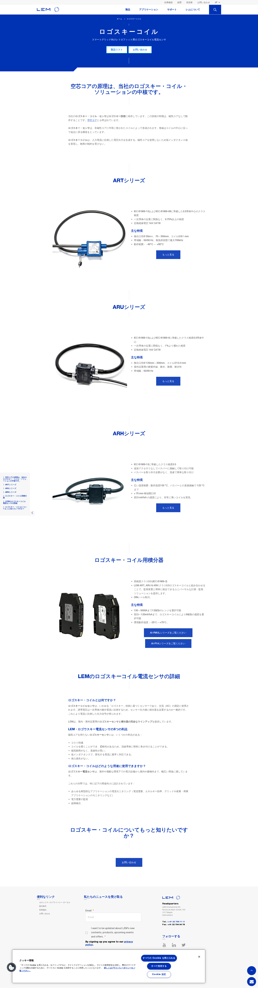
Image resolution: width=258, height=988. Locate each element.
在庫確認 (168, 2)
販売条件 (42, 906)
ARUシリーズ (10, 488)
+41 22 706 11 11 (176, 922)
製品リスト (117, 49)
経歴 (179, 2)
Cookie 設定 (159, 974)
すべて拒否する (159, 966)
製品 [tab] (127, 9)
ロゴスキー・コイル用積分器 (15, 497)
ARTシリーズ (10, 485)
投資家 (189, 2)
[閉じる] (199, 956)
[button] (11, 967)
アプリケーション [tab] (148, 9)
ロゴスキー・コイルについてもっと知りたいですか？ (15, 508)
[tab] (215, 9)
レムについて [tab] (193, 9)
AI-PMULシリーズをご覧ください (168, 632)
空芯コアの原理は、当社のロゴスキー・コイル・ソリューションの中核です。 (15, 479)
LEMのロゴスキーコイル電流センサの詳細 (14, 502)
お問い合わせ (203, 2)
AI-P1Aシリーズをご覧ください (168, 643)
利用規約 (42, 910)
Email (88, 910)
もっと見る (168, 254)
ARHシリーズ (10, 492)
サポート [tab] (172, 9)
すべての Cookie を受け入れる (159, 958)
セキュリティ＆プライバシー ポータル (54, 902)
